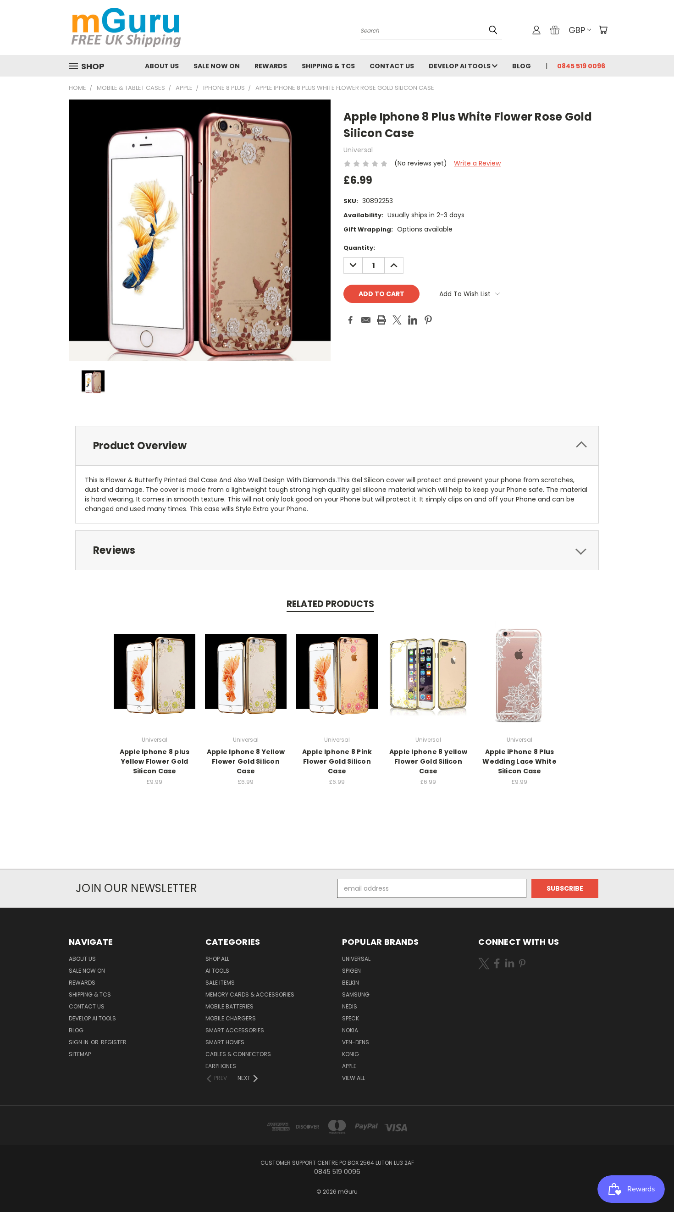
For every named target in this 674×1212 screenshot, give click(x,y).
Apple (349, 1066)
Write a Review (477, 163)
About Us (162, 66)
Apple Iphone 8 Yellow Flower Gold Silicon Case (246, 761)
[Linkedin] (412, 320)
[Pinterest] (428, 320)
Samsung (356, 994)
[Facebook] (350, 320)
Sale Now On (216, 66)
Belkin (350, 982)
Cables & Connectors (238, 1054)
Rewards (270, 66)
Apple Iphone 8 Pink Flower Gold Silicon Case (337, 761)
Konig (350, 1054)
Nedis (349, 1006)
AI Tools (217, 971)
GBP (577, 30)
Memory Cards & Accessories (249, 994)
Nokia (350, 1030)
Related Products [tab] (330, 604)
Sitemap (80, 1054)
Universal (356, 959)
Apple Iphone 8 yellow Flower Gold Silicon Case (428, 761)
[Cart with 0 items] (603, 29)
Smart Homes (224, 1042)
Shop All (217, 959)
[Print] (381, 320)
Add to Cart (155, 682)
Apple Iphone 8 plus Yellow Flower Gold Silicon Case (155, 761)
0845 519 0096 (581, 66)
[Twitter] (397, 320)
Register (114, 1042)
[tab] (337, 446)
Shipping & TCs (328, 66)
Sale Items (220, 982)
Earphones (220, 1066)
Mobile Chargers (230, 1018)
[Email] (365, 320)
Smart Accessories (234, 1030)
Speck (350, 1018)
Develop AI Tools (460, 66)
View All (353, 1078)
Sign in (79, 1042)
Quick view (154, 665)
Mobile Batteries (229, 1006)
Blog (521, 66)
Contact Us (392, 66)
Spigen (351, 971)
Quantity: (359, 247)
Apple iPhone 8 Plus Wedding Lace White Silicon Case (519, 761)
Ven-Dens (355, 1042)
